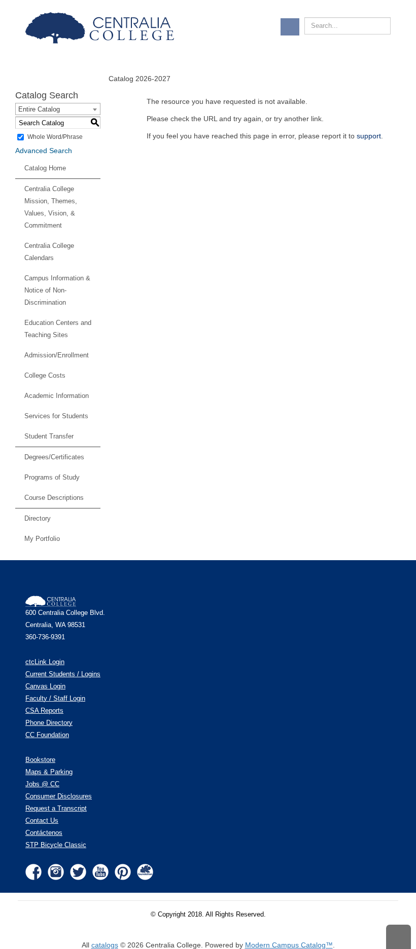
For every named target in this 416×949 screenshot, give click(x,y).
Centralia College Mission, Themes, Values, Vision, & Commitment (50, 207)
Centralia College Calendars (49, 252)
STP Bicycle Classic (55, 845)
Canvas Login (45, 686)
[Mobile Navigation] (290, 26)
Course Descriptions (54, 497)
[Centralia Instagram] (56, 871)
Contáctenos (43, 832)
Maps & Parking (49, 772)
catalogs (104, 945)
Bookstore (40, 759)
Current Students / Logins (62, 674)
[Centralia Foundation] (145, 871)
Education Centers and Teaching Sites (57, 329)
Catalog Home (45, 168)
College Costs (44, 375)
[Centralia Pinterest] (123, 871)
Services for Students (56, 416)
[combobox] (57, 109)
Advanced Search (43, 151)
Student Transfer (49, 436)
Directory (37, 518)
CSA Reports (44, 710)
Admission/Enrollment (56, 355)
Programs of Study (52, 477)
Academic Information (56, 395)
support (369, 136)
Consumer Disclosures (58, 796)
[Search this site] (384, 20)
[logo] (101, 28)
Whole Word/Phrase (55, 136)
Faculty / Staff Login (55, 698)
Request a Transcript (56, 808)
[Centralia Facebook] (33, 871)
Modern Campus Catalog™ (289, 945)
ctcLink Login (44, 662)
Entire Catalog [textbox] (39, 109)
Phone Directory (49, 722)
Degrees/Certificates (54, 457)
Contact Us (41, 820)
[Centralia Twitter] (78, 871)
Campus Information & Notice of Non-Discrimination (57, 290)
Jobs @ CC (42, 784)
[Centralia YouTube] (100, 871)
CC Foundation (47, 735)
